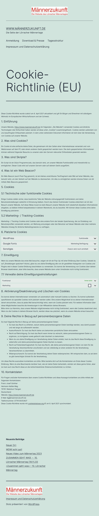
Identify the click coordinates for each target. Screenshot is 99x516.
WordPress (33, 504)
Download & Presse (33, 40)
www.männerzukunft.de (26, 28)
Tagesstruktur (55, 40)
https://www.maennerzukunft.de (27, 127)
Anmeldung (12, 40)
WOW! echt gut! (14, 449)
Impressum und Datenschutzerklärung (27, 46)
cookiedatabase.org (36, 403)
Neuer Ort (11, 445)
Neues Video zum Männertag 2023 (24, 453)
